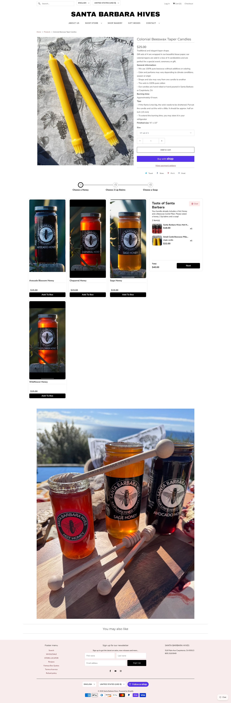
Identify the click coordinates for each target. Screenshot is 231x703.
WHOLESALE (51, 654)
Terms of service (51, 669)
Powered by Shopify (126, 691)
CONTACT (151, 23)
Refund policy (51, 673)
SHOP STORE (92, 23)
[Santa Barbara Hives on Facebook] (110, 671)
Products (47, 32)
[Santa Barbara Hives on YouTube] (115, 671)
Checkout (189, 4)
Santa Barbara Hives (111, 691)
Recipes (51, 662)
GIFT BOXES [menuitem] (134, 23)
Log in (167, 4)
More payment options (166, 165)
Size (139, 127)
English (82, 3)
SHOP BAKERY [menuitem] (115, 23)
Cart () (178, 4)
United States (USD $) (105, 3)
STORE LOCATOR (51, 658)
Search (51, 650)
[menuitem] (93, 23)
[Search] (39, 3)
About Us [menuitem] (74, 23)
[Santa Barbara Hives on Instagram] (120, 671)
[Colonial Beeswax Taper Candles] (85, 101)
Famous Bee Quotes (51, 666)
